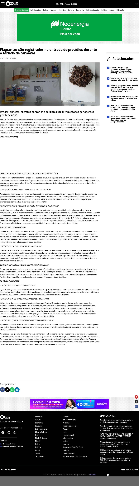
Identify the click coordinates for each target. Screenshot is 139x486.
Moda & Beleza (41, 438)
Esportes (62, 10)
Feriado (65, 441)
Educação (120, 10)
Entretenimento (92, 10)
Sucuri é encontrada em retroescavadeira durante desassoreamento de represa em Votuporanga (116, 428)
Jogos (37, 435)
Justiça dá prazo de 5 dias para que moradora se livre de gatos (124, 79)
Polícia (45, 10)
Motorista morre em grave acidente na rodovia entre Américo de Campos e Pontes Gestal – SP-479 (115, 444)
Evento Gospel (68, 435)
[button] (2, 389)
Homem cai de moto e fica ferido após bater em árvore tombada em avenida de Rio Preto (123, 108)
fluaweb (66, 444)
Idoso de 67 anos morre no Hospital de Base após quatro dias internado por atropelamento (123, 119)
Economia (80, 10)
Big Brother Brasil (69, 420)
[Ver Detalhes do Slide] (69, 27)
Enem (65, 432)
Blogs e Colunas (41, 432)
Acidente (66, 417)
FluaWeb (93, 474)
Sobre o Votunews (8, 469)
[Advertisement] (50, 155)
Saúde (112, 10)
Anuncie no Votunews (129, 469)
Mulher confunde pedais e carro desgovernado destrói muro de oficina (124, 98)
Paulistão (66, 450)
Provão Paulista (68, 453)
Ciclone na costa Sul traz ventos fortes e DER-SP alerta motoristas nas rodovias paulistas (115, 460)
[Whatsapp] (14, 432)
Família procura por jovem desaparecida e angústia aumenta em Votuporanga (116, 421)
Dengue (66, 429)
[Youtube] (136, 397)
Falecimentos (35, 10)
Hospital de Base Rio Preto (73, 447)
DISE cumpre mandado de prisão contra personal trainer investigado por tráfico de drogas (116, 452)
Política (104, 10)
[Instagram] (8, 432)
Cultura (71, 10)
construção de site (70, 426)
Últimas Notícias (21, 10)
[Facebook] (2, 432)
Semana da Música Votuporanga (75, 456)
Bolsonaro (66, 423)
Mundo (53, 10)
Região (37, 450)
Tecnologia (39, 456)
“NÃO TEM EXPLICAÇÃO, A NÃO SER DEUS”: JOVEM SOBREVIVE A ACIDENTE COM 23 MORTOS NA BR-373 (116, 436)
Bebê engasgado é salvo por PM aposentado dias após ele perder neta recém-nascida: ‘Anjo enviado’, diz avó (124, 88)
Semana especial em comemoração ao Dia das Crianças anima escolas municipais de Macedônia (121, 70)
